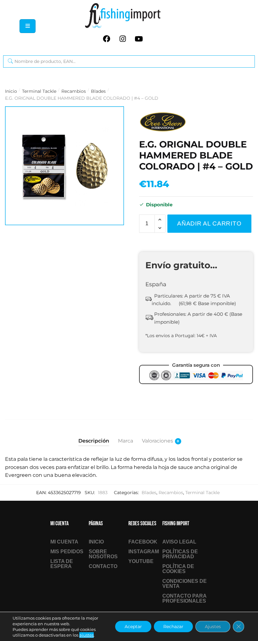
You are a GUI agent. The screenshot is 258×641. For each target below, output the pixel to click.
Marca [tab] (125, 441)
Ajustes (213, 626)
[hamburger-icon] (28, 26)
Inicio (11, 91)
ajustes (86, 635)
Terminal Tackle (39, 91)
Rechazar (173, 626)
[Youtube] (139, 38)
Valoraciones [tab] (157, 441)
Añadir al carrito (209, 223)
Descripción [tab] (93, 441)
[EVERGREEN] (162, 122)
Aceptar (133, 626)
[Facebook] (106, 38)
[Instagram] (122, 38)
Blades (98, 91)
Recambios (73, 91)
